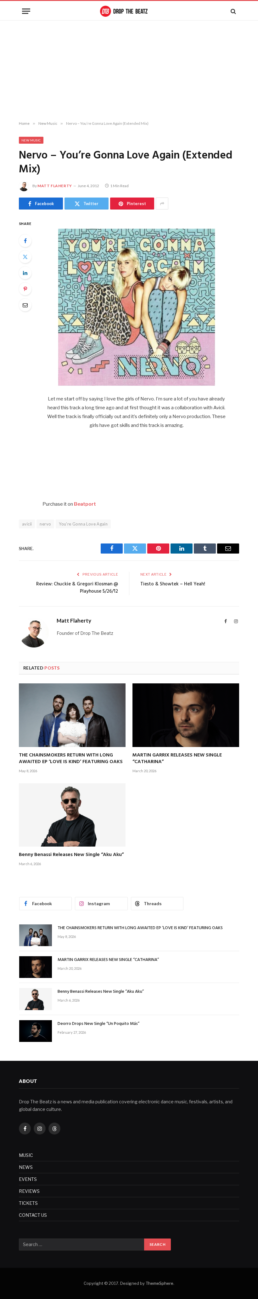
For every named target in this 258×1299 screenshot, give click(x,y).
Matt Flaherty (54, 185)
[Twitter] (25, 256)
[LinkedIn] (25, 273)
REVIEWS (29, 1191)
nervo (45, 523)
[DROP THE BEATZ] (129, 11)
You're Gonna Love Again (83, 523)
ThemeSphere (159, 1283)
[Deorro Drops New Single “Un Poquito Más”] (35, 1031)
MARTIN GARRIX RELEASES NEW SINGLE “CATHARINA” (177, 759)
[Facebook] (25, 240)
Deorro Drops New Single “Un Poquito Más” (98, 1024)
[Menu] (26, 11)
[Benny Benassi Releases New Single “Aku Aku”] (72, 815)
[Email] (25, 305)
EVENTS (28, 1179)
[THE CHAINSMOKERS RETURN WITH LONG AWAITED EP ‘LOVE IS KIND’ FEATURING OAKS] (72, 715)
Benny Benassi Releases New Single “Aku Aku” (71, 855)
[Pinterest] (25, 289)
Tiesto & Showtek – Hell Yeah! (172, 584)
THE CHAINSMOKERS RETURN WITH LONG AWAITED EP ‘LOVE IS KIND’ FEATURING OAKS (71, 759)
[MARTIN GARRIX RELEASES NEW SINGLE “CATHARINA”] (185, 715)
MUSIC (26, 1155)
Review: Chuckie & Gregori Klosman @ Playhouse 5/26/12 (77, 587)
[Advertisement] (129, 71)
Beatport (85, 504)
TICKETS (28, 1203)
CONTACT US (33, 1215)
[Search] (232, 11)
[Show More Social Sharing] (162, 204)
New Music (31, 140)
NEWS (26, 1167)
